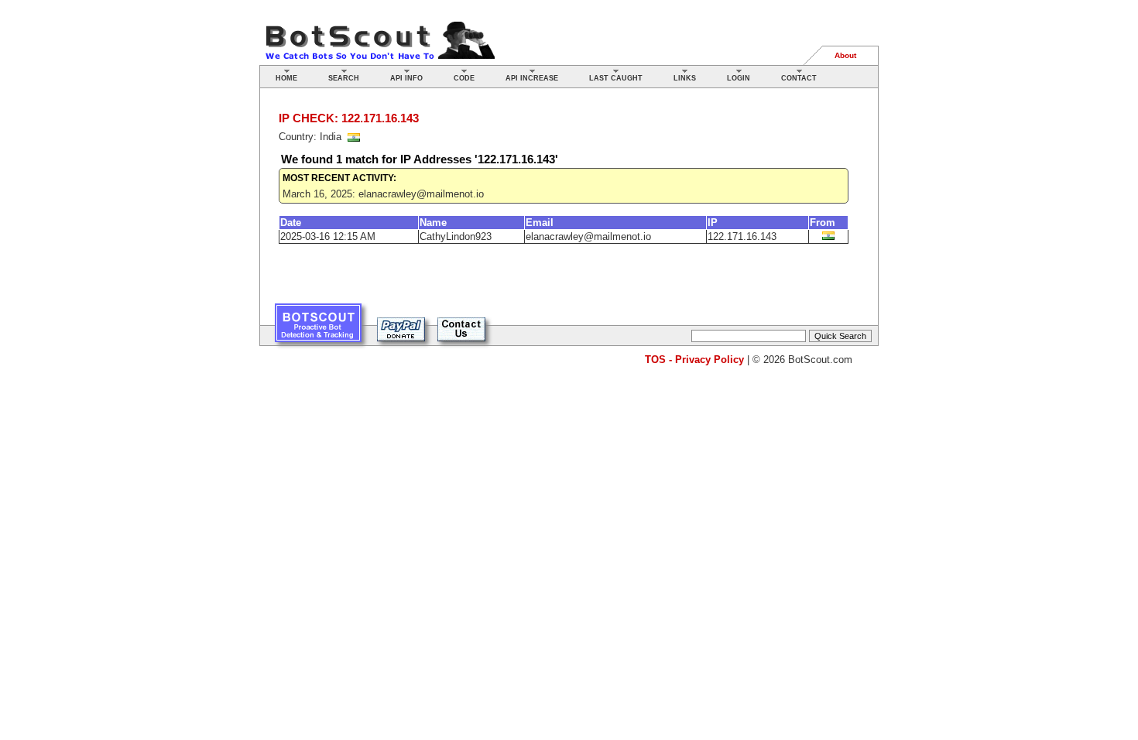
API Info (406, 78)
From (822, 222)
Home (286, 78)
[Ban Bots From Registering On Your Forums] (318, 328)
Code (464, 78)
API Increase (532, 78)
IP (713, 222)
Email (540, 222)
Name (433, 222)
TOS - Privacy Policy (694, 359)
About (845, 55)
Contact (799, 78)
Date (290, 222)
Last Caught (616, 78)
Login (738, 78)
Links (685, 78)
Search (343, 78)
